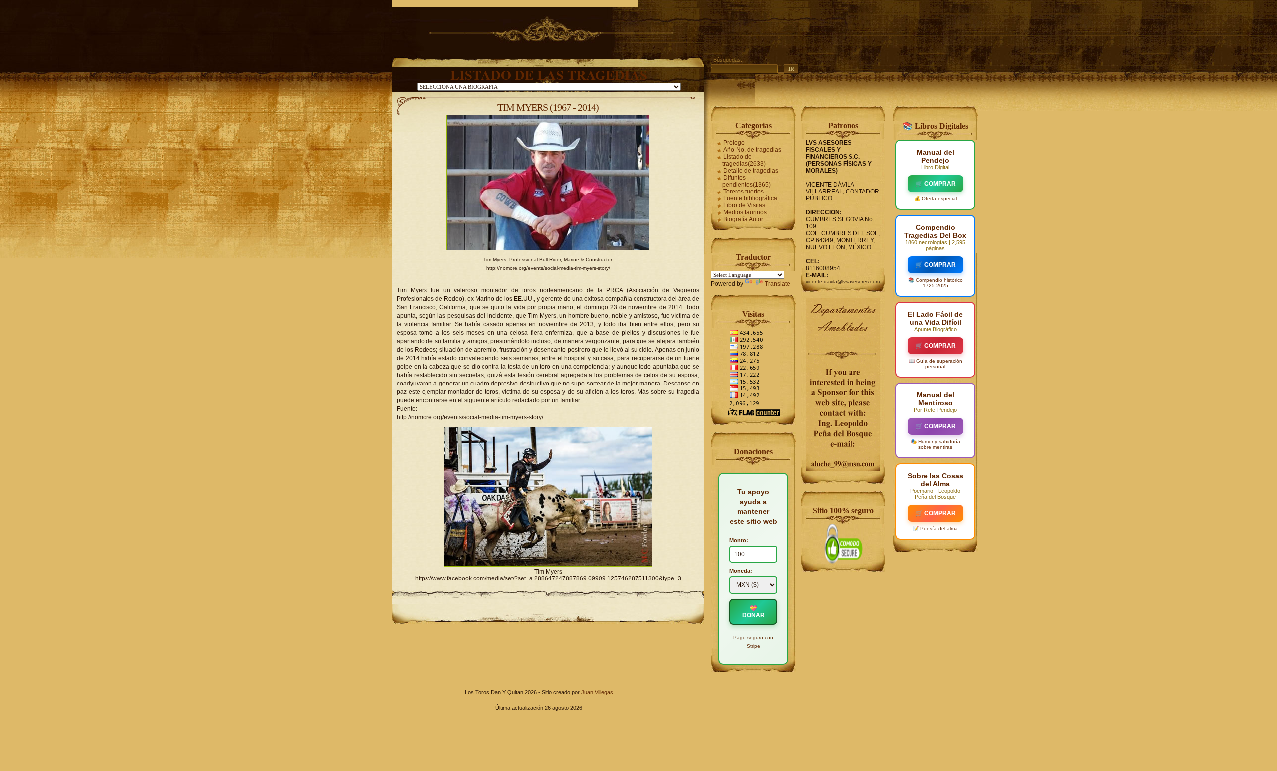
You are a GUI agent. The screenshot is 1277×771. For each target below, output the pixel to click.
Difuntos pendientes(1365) (746, 181)
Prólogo (734, 142)
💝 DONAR (753, 612)
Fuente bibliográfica (750, 198)
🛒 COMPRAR (935, 183)
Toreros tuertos (743, 191)
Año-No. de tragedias (752, 149)
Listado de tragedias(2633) (744, 160)
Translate (777, 283)
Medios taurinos (745, 212)
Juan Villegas (597, 692)
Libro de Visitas (744, 205)
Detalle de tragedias (750, 170)
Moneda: (740, 571)
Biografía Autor (743, 219)
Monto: (738, 540)
